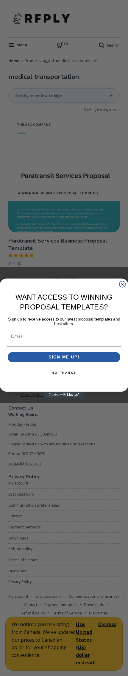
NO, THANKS (64, 372)
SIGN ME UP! (64, 357)
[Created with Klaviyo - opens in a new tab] (64, 394)
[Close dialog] (122, 284)
